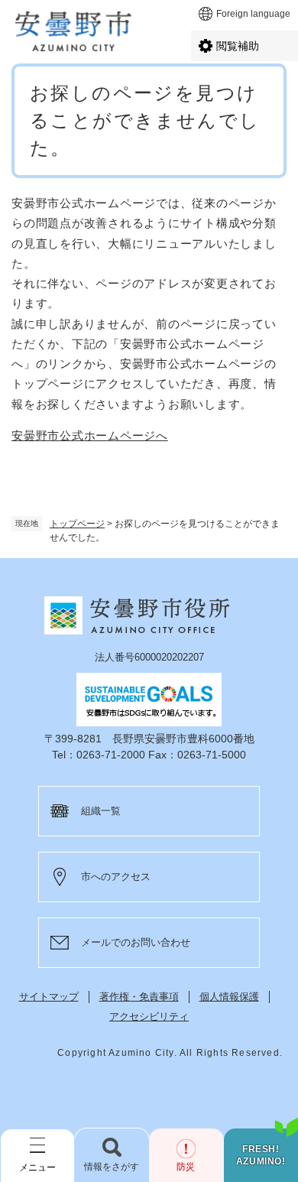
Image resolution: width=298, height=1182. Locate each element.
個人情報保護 (229, 996)
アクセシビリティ (149, 1016)
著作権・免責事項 (139, 996)
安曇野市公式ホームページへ (89, 435)
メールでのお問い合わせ (135, 942)
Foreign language (253, 13)
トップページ (77, 523)
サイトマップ (49, 996)
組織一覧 (101, 811)
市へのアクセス (116, 876)
